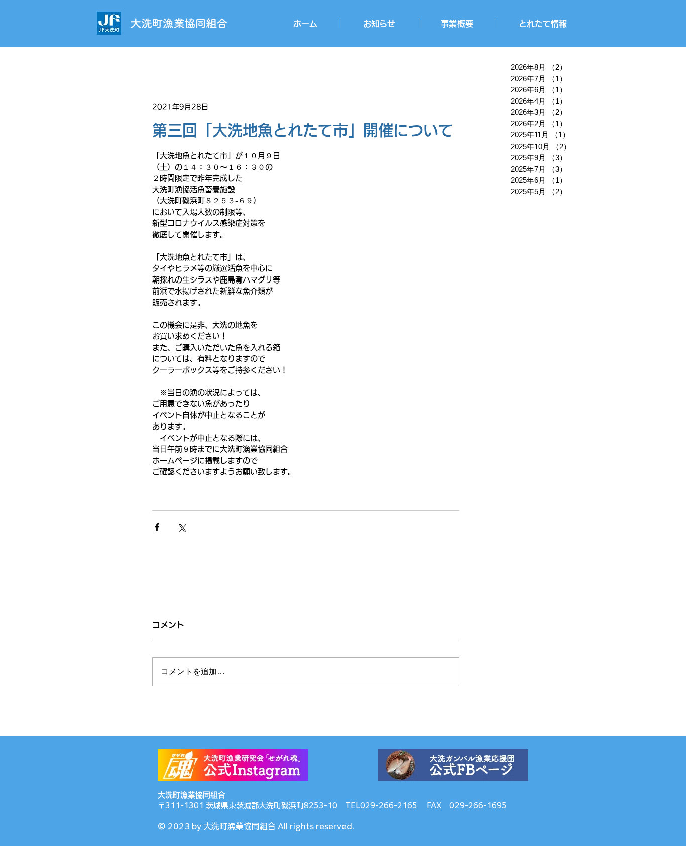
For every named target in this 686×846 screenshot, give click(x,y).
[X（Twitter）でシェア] (181, 527)
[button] (457, 23)
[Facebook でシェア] (157, 527)
